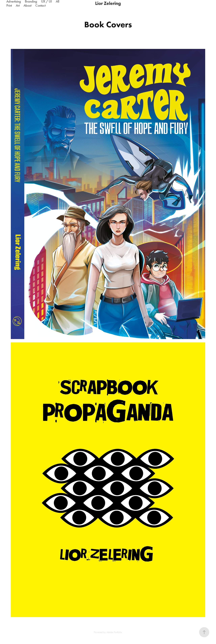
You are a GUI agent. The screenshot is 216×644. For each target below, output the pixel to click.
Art (18, 5)
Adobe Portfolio (114, 632)
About (27, 5)
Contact (40, 5)
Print (9, 5)
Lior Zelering (108, 3)
